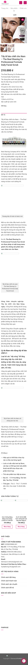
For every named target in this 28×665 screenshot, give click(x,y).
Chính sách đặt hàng (8, 577)
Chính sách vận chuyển (9, 584)
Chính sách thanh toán (9, 581)
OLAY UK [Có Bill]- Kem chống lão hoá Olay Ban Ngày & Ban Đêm (21, 519)
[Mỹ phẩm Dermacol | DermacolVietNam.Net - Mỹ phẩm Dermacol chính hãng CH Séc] (7, 2)
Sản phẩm (14, 8)
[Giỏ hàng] (25, 2)
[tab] (14, 115)
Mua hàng (7, 526)
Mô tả (3, 115)
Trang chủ (4, 8)
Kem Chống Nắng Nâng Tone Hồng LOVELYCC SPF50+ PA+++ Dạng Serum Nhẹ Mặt (7, 520)
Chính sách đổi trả (7, 588)
